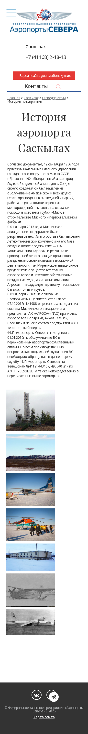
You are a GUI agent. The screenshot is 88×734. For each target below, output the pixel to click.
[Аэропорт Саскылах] (30, 452)
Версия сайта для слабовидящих (44, 75)
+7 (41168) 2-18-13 (45, 57)
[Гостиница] (30, 557)
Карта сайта (44, 717)
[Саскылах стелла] (30, 411)
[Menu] (11, 13)
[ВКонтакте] (37, 695)
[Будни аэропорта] (30, 489)
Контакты (36, 85)
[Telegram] (51, 695)
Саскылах (36, 46)
